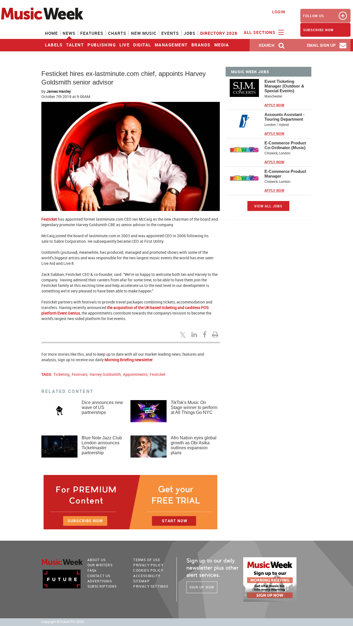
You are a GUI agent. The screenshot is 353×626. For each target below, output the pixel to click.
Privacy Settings (150, 586)
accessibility (146, 576)
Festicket (49, 219)
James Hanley (58, 91)
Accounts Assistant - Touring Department (284, 116)
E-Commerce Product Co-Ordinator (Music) (285, 145)
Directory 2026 (218, 33)
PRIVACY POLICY (148, 565)
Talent (75, 44)
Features (91, 33)
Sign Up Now (201, 587)
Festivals (79, 374)
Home (51, 33)
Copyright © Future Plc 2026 (62, 622)
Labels (54, 44)
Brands (201, 44)
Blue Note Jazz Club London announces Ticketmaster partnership (102, 445)
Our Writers (100, 565)
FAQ (92, 570)
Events (170, 33)
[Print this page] (216, 334)
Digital (142, 44)
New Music (144, 33)
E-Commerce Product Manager (285, 173)
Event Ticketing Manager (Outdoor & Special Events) (284, 86)
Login (278, 11)
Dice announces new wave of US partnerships (102, 407)
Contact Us (99, 576)
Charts (117, 33)
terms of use (146, 560)
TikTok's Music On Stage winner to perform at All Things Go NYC (194, 407)
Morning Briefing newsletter (129, 359)
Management (171, 44)
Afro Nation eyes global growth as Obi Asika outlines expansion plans (193, 445)
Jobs (190, 33)
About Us (96, 560)
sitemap (141, 581)
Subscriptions (102, 586)
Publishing (101, 44)
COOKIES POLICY (148, 570)
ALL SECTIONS (260, 32)
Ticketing (61, 374)
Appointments (135, 374)
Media (221, 44)
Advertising (99, 581)
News (69, 33)
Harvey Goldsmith (105, 374)
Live (124, 44)
